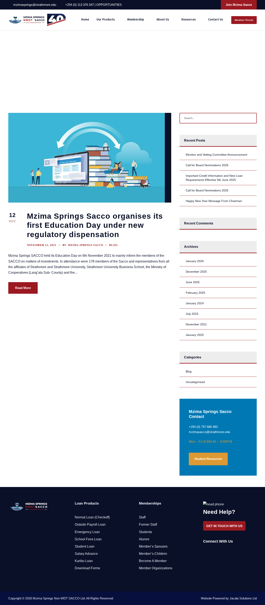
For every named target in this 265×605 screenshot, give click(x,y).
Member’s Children (153, 553)
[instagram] (215, 4)
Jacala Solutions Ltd (243, 598)
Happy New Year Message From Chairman (214, 201)
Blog (113, 245)
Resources (188, 19)
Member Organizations (155, 568)
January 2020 (195, 335)
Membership (135, 19)
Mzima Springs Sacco (85, 245)
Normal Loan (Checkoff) (92, 517)
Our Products (105, 19)
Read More (23, 288)
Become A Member (153, 561)
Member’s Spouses (153, 546)
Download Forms (87, 568)
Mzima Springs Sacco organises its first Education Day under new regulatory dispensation (95, 225)
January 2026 (195, 261)
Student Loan (84, 546)
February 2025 (195, 292)
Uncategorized (195, 382)
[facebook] (198, 4)
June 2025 (193, 282)
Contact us (215, 19)
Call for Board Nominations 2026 (207, 165)
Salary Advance (86, 553)
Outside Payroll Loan (90, 524)
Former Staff (148, 524)
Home (85, 19)
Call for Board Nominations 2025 (207, 190)
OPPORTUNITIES (109, 4)
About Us (163, 19)
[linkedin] (203, 4)
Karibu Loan (84, 561)
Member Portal (244, 20)
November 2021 (196, 324)
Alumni (144, 539)
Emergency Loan (87, 532)
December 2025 (196, 271)
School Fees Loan (88, 539)
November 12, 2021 (42, 245)
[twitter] (209, 4)
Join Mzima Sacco (239, 4)
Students (145, 532)
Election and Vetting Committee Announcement (216, 154)
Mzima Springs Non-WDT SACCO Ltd (59, 598)
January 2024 (195, 303)
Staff (142, 517)
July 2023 (192, 313)
